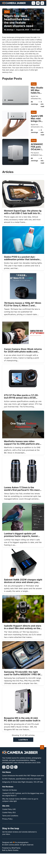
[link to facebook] (12, 767)
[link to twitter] (16, 767)
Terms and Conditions (10, 816)
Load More (23, 740)
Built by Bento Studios (10, 850)
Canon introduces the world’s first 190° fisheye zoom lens (23, 775)
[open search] (33, 3)
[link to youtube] (8, 767)
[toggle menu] (42, 3)
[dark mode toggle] (38, 3)
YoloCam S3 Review (9, 790)
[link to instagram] (4, 767)
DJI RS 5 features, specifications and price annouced (21, 779)
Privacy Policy (7, 819)
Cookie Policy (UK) (9, 809)
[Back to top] (42, 747)
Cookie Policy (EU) (9, 812)
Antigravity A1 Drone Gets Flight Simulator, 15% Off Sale (22, 782)
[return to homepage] (14, 3)
